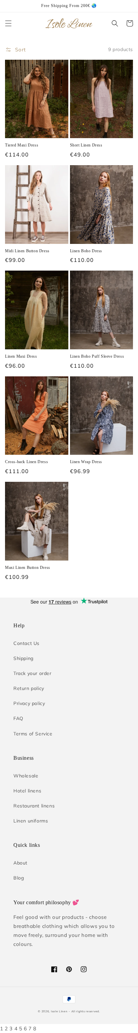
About (20, 863)
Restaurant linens (34, 806)
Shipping (23, 658)
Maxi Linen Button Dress (27, 567)
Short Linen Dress (86, 145)
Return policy (28, 688)
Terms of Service (33, 734)
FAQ (18, 718)
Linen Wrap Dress (86, 461)
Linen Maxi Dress (21, 356)
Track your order (32, 673)
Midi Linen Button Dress (27, 251)
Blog (18, 878)
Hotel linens (27, 791)
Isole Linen (59, 1011)
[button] (8, 23)
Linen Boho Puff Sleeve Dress (97, 356)
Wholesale (25, 776)
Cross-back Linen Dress (26, 461)
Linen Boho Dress (86, 251)
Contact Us (26, 643)
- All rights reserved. (84, 1011)
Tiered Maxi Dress (21, 145)
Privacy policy (29, 703)
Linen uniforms (30, 821)
